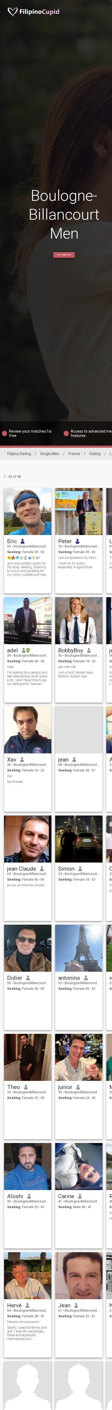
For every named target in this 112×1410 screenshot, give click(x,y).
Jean (64, 1305)
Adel (10, 667)
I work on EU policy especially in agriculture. (75, 565)
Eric (12, 541)
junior (65, 1087)
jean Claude (21, 869)
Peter (65, 541)
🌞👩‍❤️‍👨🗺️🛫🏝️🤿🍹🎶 (23, 558)
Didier (14, 978)
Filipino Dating (19, 454)
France (74, 454)
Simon (66, 869)
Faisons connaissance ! (23, 1322)
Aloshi (15, 1196)
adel (12, 650)
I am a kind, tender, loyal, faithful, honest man (76, 674)
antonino (69, 978)
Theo (13, 1087)
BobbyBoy (70, 650)
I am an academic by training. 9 (79, 558)
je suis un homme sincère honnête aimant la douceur (28, 885)
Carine (66, 1196)
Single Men (49, 454)
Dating (95, 454)
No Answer (15, 782)
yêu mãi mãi (67, 667)
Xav (11, 759)
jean (63, 759)
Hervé (14, 1305)
